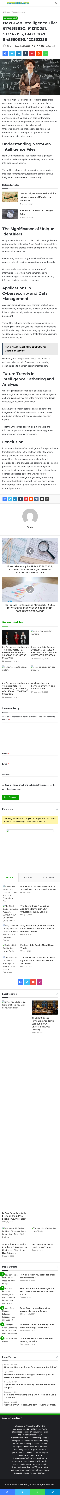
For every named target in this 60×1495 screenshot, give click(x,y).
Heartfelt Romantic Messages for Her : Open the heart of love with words (37, 1291)
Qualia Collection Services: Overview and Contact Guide (43, 686)
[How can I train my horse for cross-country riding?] (10, 1279)
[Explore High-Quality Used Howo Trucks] (10, 949)
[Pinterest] (26, 499)
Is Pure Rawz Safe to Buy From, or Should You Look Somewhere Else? (15, 1216)
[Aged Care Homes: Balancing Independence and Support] (10, 1314)
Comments (48, 877)
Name (5, 753)
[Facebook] (5, 499)
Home (7, 12)
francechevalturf (19, 12)
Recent (9, 877)
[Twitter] (10, 499)
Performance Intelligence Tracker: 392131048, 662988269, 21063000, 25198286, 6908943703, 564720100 (15, 652)
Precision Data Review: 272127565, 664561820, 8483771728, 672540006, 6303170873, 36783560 (44, 651)
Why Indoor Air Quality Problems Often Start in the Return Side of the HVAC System (37, 928)
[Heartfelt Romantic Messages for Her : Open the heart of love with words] (10, 1296)
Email (5, 764)
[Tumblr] (20, 499)
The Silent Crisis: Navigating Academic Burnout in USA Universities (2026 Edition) (34, 909)
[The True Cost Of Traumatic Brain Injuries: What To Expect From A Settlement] (10, 965)
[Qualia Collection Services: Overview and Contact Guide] (44, 673)
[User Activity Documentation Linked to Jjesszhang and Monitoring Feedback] (10, 197)
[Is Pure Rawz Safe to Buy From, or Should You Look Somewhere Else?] (10, 894)
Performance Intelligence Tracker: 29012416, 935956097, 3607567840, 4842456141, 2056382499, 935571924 (15, 688)
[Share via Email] (42, 499)
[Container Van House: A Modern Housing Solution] (10, 1342)
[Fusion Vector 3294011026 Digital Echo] (10, 214)
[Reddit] (31, 499)
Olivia (9, 46)
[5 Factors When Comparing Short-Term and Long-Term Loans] (10, 1329)
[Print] (47, 499)
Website (5, 774)
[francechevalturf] (18, 3)
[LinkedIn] (15, 499)
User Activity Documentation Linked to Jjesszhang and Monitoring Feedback (38, 197)
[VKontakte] (36, 499)
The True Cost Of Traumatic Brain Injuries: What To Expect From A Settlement (37, 960)
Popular (28, 877)
